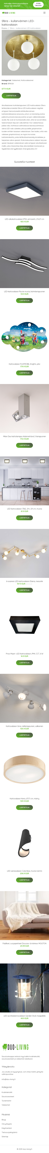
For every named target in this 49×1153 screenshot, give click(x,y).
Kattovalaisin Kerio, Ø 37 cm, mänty (24, 798)
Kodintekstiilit (7, 1092)
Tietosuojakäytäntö (9, 1132)
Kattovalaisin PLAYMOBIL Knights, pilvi (24, 364)
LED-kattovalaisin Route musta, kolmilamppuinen (24, 291)
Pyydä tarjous (38, 4)
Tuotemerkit (6, 1101)
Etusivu (4, 28)
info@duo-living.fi (8, 1079)
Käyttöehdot (7, 1128)
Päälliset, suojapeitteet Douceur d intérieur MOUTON (24, 943)
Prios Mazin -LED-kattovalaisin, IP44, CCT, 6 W (24, 654)
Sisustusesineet (8, 1096)
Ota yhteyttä (7, 1124)
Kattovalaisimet (27, 80)
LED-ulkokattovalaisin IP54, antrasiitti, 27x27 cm (24, 219)
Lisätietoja (11, 96)
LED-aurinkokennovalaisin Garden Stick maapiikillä (24, 1016)
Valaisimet (16, 80)
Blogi (4, 1120)
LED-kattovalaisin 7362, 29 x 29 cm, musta (24, 509)
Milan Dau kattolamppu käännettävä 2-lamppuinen (24, 436)
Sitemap (5, 1136)
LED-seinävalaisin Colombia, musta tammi (24, 871)
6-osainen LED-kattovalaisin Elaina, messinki (24, 581)
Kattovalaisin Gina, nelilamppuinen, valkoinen (24, 726)
